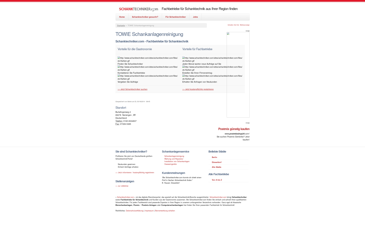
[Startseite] (138, 10)
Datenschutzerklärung (134, 210)
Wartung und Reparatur (173, 159)
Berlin (214, 157)
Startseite (121, 25)
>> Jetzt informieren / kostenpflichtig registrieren (134, 172)
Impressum (149, 210)
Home (122, 16)
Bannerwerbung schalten (165, 210)
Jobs (195, 16)
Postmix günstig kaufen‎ (234, 129)
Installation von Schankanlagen (176, 161)
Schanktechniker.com (125, 197)
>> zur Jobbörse (121, 186)
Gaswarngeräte (170, 164)
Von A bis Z (217, 180)
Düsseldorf (216, 162)
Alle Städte (216, 167)
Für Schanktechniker (176, 16)
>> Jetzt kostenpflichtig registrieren (198, 89)
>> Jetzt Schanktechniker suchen (132, 89)
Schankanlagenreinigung (174, 156)
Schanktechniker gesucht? (145, 16)
